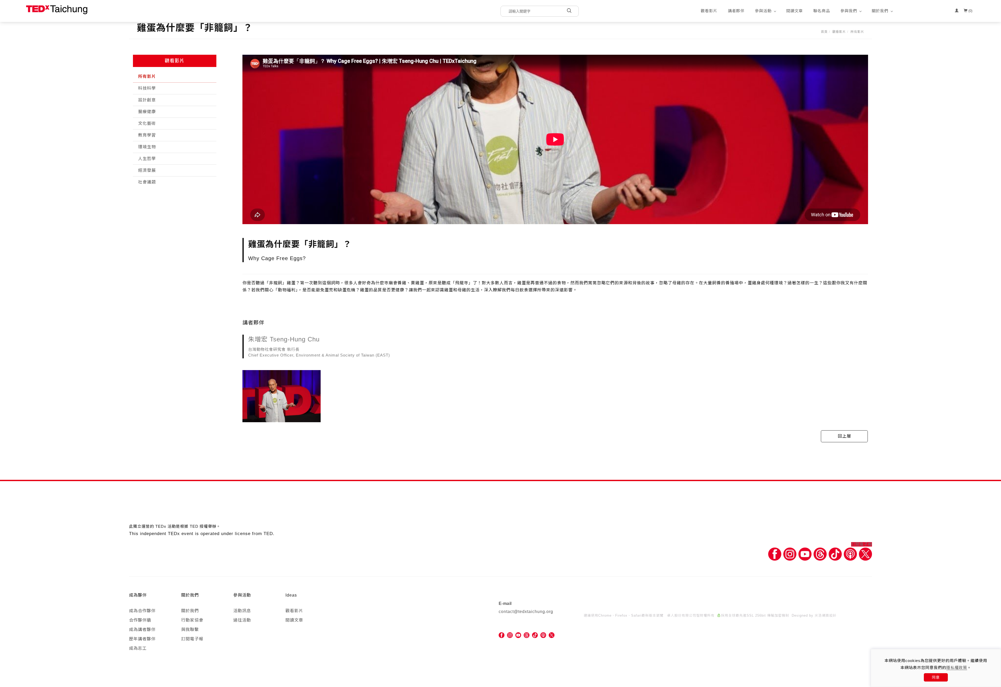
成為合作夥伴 (142, 611)
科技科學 (147, 88)
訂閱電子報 (861, 544)
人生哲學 (147, 158)
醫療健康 (147, 111)
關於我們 (880, 11)
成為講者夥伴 (142, 629)
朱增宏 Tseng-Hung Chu (284, 339)
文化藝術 (147, 123)
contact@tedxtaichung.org (526, 611)
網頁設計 (829, 615)
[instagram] (510, 635)
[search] (569, 11)
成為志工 (138, 648)
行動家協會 (192, 620)
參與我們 (848, 11)
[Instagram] (789, 553)
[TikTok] (535, 635)
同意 (936, 677)
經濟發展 (147, 170)
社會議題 (147, 182)
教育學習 (147, 135)
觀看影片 (709, 11)
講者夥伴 (736, 11)
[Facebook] (774, 553)
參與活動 (763, 11)
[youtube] (518, 635)
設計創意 (147, 100)
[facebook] (501, 635)
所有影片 (857, 32)
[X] (865, 553)
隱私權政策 (956, 667)
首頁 (824, 32)
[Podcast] (850, 553)
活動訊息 (242, 611)
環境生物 (147, 147)
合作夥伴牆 (140, 620)
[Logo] (56, 9)
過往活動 (242, 620)
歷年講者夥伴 (142, 639)
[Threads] (820, 553)
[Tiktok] (835, 553)
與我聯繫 (190, 629)
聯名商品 (821, 11)
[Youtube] (804, 553)
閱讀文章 (794, 11)
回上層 (844, 436)
